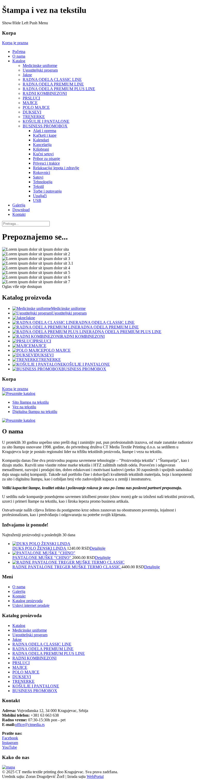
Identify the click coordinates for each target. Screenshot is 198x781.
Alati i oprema (44, 130)
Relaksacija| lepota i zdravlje (56, 168)
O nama (18, 56)
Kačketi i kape (44, 135)
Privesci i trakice (46, 163)
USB (37, 200)
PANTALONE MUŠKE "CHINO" (42, 557)
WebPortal (95, 776)
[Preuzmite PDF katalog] (18, 393)
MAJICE (30, 103)
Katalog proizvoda (27, 601)
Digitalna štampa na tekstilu (34, 411)
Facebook (10, 738)
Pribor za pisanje (46, 158)
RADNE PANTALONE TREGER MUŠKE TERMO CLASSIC (66, 567)
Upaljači (40, 196)
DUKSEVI (32, 112)
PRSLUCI (31, 98)
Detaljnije (97, 548)
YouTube (9, 747)
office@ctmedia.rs (30, 724)
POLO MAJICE (36, 107)
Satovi (38, 177)
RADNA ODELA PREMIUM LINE (53, 84)
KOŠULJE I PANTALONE (46, 121)
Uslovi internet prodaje (31, 605)
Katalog (18, 61)
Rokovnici (41, 172)
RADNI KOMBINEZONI (45, 93)
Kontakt (19, 214)
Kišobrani (41, 149)
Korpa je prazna (15, 43)
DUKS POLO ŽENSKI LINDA (39, 548)
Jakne (27, 75)
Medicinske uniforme (40, 65)
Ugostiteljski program (40, 70)
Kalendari (41, 140)
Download (21, 210)
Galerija (18, 205)
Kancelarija (42, 144)
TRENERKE (34, 116)
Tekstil (38, 186)
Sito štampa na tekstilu (30, 402)
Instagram (10, 742)
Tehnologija (42, 182)
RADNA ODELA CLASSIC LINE (52, 79)
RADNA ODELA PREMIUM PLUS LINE (59, 89)
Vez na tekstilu (24, 407)
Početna (18, 51)
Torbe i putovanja (47, 191)
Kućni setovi (43, 154)
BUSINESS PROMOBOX (45, 126)
